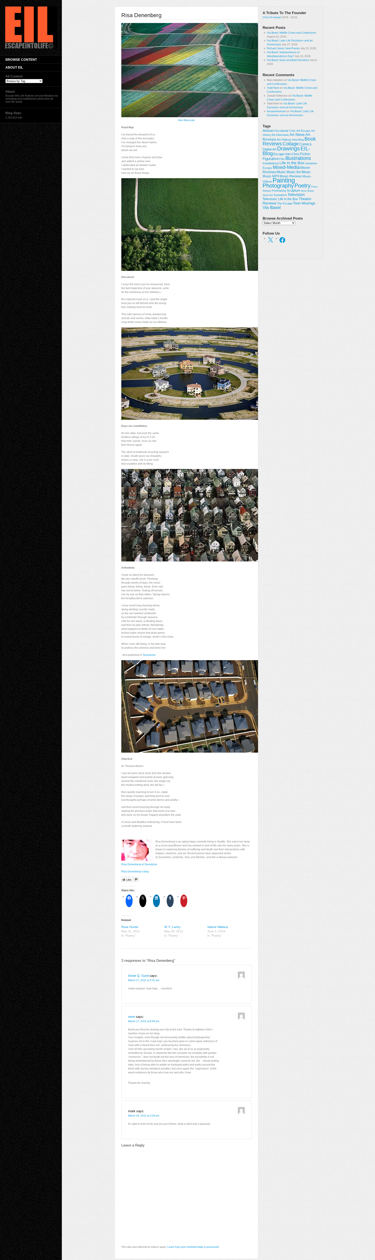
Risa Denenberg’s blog (135, 871)
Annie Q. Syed (138, 975)
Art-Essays (303, 130)
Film (282, 159)
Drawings (288, 148)
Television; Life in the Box (280, 199)
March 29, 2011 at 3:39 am (143, 1115)
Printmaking (279, 190)
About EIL (14, 67)
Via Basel (272, 207)
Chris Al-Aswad (272, 17)
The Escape (284, 203)
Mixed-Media (286, 167)
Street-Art (268, 195)
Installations (271, 163)
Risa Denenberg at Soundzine (139, 864)
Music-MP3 (271, 176)
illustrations (298, 158)
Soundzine (149, 654)
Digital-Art (269, 149)
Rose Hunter (130, 927)
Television (296, 194)
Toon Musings (304, 203)
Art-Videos (284, 139)
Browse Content (21, 59)
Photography (278, 186)
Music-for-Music (298, 172)
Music (281, 172)
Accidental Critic (285, 130)
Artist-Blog (298, 139)
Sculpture (293, 190)
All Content (14, 76)
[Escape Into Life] (31, 47)
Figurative (271, 159)
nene (131, 1016)
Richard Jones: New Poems (283, 48)
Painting (284, 180)
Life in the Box (292, 163)
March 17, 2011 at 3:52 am (143, 980)
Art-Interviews (280, 135)
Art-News (297, 135)
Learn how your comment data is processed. (193, 1246)
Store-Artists (307, 190)
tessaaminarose (276, 111)
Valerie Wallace (217, 927)
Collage (291, 143)
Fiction (305, 154)
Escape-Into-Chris (286, 154)
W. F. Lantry (172, 927)
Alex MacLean (186, 120)
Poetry (302, 185)
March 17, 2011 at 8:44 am (143, 1021)
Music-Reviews (291, 176)
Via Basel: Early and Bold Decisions (288, 60)
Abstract (269, 130)
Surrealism (280, 195)
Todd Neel (273, 87)
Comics (305, 144)
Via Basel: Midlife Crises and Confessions (291, 32)
